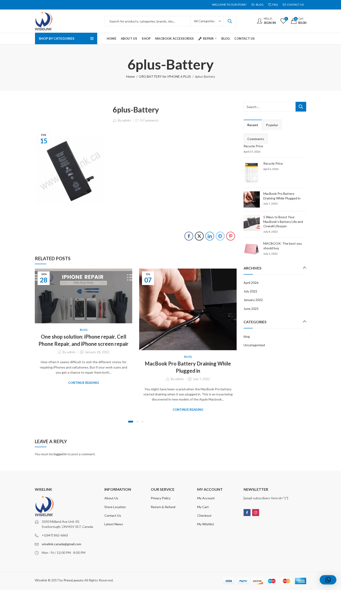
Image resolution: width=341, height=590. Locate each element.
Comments (255, 139)
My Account (206, 498)
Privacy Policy (160, 498)
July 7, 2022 (201, 379)
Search (230, 21)
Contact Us (112, 515)
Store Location (115, 507)
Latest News (113, 524)
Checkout (204, 515)
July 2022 (250, 291)
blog (83, 329)
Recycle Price (253, 146)
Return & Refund (163, 507)
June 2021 (251, 309)
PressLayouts (74, 580)
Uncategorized (254, 345)
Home (130, 76)
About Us (111, 498)
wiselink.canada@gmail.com (61, 544)
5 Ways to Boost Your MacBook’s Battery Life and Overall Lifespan (283, 221)
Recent (252, 125)
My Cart (203, 507)
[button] (130, 422)
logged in (60, 454)
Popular (272, 125)
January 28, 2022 (97, 352)
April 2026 (251, 283)
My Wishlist (205, 524)
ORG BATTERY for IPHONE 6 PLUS (165, 76)
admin (126, 120)
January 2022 (253, 300)
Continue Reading (83, 383)
